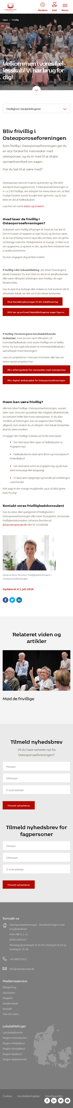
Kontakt (7, 1008)
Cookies (7, 1095)
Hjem (5, 19)
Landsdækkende (13, 1032)
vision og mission (34, 205)
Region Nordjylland (14, 1048)
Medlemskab (10, 1003)
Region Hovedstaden (15, 1037)
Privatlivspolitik (54, 1095)
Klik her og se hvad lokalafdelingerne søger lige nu (35, 312)
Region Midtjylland (14, 1042)
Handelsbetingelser (28, 1095)
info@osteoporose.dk (21, 968)
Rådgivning (9, 986)
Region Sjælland (12, 1053)
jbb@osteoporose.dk (15, 524)
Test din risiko (11, 1013)
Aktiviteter (9, 992)
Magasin (8, 997)
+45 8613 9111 (18, 958)
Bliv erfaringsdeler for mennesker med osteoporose (36, 369)
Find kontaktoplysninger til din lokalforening (32, 301)
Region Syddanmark (15, 1058)
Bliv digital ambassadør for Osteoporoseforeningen (36, 380)
